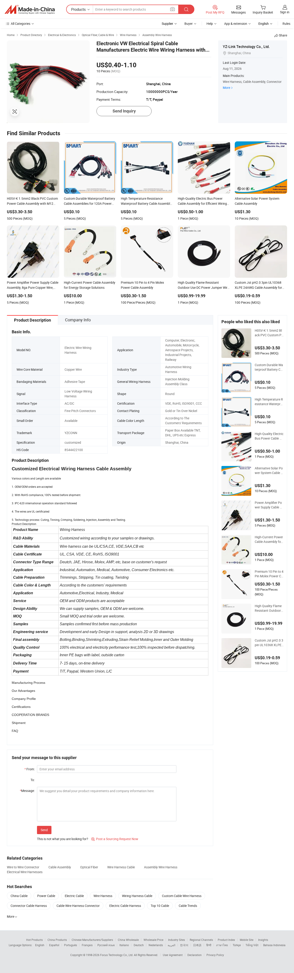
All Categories (20, 23)
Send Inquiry (124, 111)
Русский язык (106, 945)
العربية (171, 945)
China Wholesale (128, 940)
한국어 (184, 945)
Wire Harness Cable (121, 867)
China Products (57, 940)
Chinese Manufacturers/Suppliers (92, 940)
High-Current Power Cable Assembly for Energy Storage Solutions (269, 539)
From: (29, 769)
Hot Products (34, 940)
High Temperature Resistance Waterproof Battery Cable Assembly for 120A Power (269, 401)
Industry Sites (176, 940)
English (39, 945)
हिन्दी (208, 945)
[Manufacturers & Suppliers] (30, 9)
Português (70, 945)
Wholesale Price (153, 940)
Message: (27, 790)
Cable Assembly (59, 867)
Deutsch (139, 945)
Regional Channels (201, 940)
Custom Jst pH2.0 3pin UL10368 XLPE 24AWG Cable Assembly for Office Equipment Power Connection (269, 642)
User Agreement (173, 955)
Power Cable (46, 896)
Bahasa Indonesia (274, 945)
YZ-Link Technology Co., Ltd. (246, 46)
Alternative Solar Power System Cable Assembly (269, 470)
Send (44, 830)
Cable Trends (188, 905)
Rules (286, 23)
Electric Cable (74, 896)
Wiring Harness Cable (137, 896)
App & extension (235, 23)
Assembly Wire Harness (160, 867)
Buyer (188, 23)
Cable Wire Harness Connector (78, 905)
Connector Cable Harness (29, 905)
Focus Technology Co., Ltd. (117, 955)
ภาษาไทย (222, 945)
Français (87, 945)
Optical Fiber (89, 867)
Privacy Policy (215, 955)
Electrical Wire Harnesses (24, 872)
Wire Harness (102, 896)
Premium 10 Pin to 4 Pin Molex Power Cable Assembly (269, 573)
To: (33, 780)
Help (209, 23)
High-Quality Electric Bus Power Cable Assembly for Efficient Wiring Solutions (269, 436)
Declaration (194, 955)
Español (54, 945)
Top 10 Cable (160, 905)
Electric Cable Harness (125, 905)
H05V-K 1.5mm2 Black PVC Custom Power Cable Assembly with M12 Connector (269, 332)
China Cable (19, 896)
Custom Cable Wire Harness (181, 896)
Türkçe (237, 945)
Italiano (124, 945)
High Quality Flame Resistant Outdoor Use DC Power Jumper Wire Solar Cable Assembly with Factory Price (269, 608)
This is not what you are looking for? (62, 839)
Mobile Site (246, 940)
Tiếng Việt (252, 945)
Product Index (226, 940)
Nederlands (156, 945)
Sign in (284, 12)
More (226, 87)
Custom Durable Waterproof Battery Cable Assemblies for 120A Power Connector (269, 367)
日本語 (197, 945)
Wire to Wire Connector (23, 867)
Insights (263, 940)
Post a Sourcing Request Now (114, 839)
